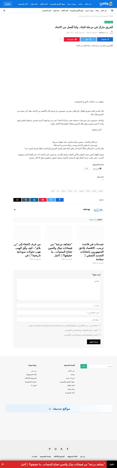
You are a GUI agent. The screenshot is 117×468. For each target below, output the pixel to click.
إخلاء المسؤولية (31, 374)
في (76, 191)
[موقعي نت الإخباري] (106, 4)
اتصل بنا (34, 385)
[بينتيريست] (110, 125)
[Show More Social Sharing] (61, 39)
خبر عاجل (88, 4)
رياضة (81, 4)
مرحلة (63, 191)
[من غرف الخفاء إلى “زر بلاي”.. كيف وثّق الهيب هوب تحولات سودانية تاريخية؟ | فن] (27, 233)
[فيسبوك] (110, 107)
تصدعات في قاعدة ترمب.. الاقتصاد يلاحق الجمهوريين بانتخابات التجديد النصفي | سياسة (91, 251)
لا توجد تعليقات (78, 33)
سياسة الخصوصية (31, 382)
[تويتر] (110, 113)
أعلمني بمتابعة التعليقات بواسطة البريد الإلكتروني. (81, 330)
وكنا (53, 191)
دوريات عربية (71, 4)
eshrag (101, 33)
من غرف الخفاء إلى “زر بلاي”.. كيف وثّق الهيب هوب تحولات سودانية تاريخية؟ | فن (27, 249)
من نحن (34, 371)
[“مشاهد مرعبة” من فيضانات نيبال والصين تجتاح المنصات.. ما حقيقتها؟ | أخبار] (58, 233)
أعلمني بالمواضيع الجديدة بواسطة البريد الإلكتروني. (81, 335)
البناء (87, 191)
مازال (70, 191)
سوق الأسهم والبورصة (57, 4)
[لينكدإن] (110, 119)
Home (111, 16)
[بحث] (4, 10)
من (58, 191)
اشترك (7, 4)
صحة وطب (34, 4)
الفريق (81, 191)
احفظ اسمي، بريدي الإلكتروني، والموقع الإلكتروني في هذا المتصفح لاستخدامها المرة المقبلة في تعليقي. (63, 325)
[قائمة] (112, 10)
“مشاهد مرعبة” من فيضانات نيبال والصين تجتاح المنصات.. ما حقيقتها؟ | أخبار (60, 249)
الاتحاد (94, 191)
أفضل (100, 191)
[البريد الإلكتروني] (110, 131)
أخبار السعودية (23, 4)
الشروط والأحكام (31, 378)
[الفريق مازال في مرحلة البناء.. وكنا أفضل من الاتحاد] (58, 70)
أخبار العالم (44, 4)
